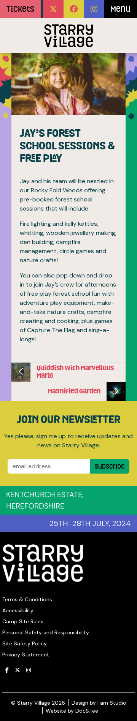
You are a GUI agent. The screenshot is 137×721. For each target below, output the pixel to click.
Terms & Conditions (27, 599)
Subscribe (109, 466)
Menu (120, 9)
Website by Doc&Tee (72, 710)
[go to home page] (68, 35)
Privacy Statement (25, 654)
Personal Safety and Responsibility (45, 632)
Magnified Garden (74, 391)
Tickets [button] (20, 9)
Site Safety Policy (24, 643)
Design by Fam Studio (99, 702)
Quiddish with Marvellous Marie (75, 371)
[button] (53, 9)
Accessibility (17, 610)
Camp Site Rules (22, 621)
